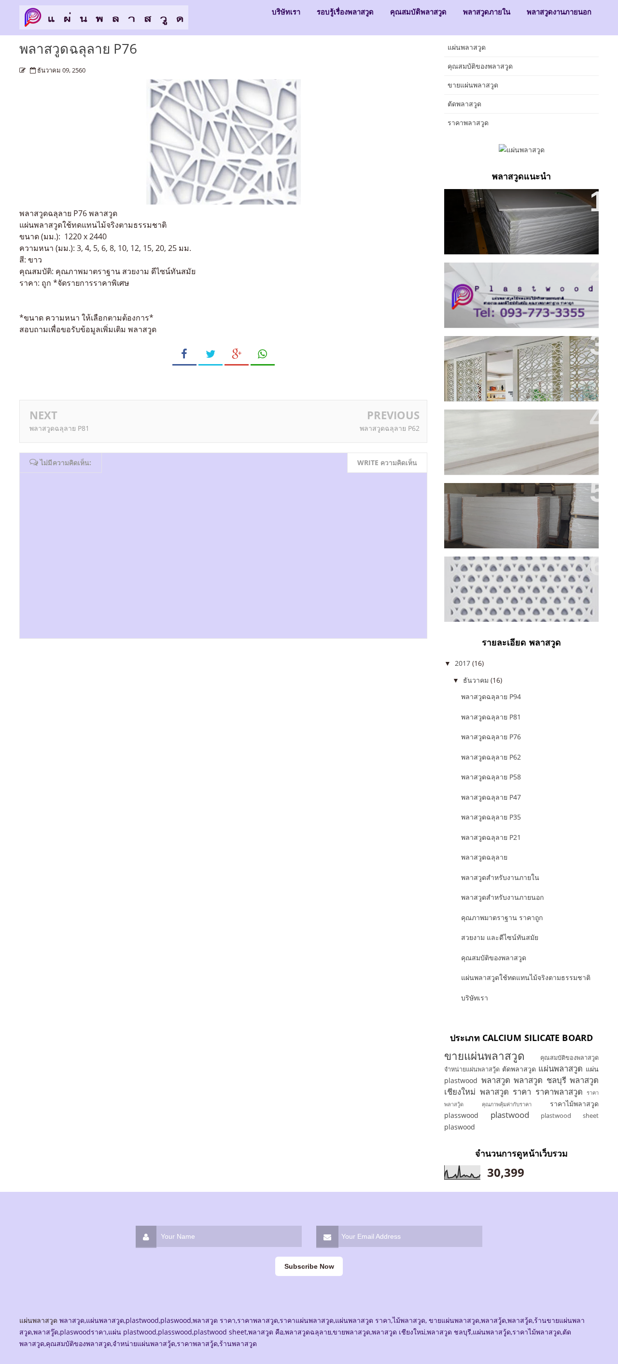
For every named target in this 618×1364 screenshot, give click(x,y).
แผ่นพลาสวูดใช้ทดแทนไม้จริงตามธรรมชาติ (525, 977)
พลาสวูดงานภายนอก (559, 11)
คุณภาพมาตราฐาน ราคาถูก (499, 202)
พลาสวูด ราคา (506, 1091)
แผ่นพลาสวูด (467, 47)
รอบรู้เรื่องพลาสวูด (345, 11)
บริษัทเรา (286, 11)
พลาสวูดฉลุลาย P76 (491, 736)
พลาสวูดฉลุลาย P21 (491, 837)
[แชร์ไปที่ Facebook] (184, 354)
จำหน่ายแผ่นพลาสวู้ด (472, 1069)
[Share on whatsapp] (263, 354)
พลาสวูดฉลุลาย (484, 857)
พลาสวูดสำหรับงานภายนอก (502, 897)
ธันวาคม (477, 680)
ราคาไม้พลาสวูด (574, 1103)
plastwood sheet (570, 1116)
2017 (463, 663)
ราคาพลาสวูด (468, 122)
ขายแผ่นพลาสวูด (473, 84)
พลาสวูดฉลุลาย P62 (390, 428)
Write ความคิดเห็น (387, 462)
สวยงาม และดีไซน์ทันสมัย (496, 349)
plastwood (510, 1114)
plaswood (459, 1126)
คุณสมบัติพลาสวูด (418, 11)
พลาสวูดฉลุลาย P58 (491, 776)
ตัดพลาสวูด (464, 103)
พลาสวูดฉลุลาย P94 (491, 696)
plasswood (461, 1115)
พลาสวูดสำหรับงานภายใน (496, 422)
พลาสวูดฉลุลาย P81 (59, 428)
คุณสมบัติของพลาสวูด (480, 66)
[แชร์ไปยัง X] (210, 354)
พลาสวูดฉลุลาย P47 (491, 797)
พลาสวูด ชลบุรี (540, 1079)
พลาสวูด (103, 213)
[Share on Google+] (237, 354)
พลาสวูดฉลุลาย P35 (486, 569)
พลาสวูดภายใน (486, 11)
